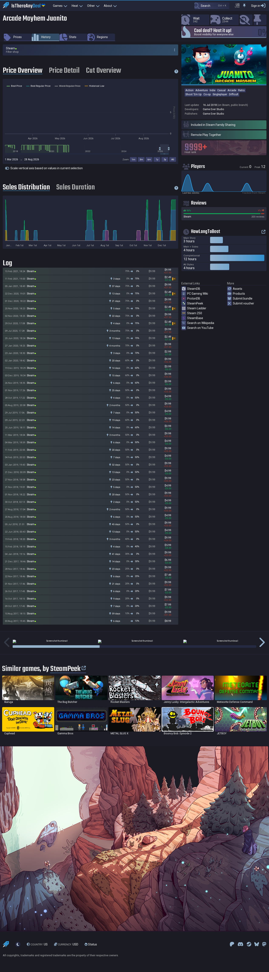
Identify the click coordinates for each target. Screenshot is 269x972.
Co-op (207, 94)
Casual (221, 90)
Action (189, 90)
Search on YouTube (200, 328)
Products (239, 293)
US (39, 944)
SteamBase (195, 318)
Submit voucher (243, 303)
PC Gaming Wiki (197, 293)
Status (92, 944)
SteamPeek (195, 303)
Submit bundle (242, 298)
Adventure (201, 90)
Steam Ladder (196, 308)
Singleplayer (220, 94)
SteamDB (193, 288)
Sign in (255, 5)
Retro (241, 90)
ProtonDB (193, 298)
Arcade (232, 90)
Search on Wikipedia (200, 323)
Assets (237, 288)
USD (68, 944)
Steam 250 (194, 313)
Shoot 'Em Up (193, 94)
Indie (212, 90)
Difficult (233, 94)
